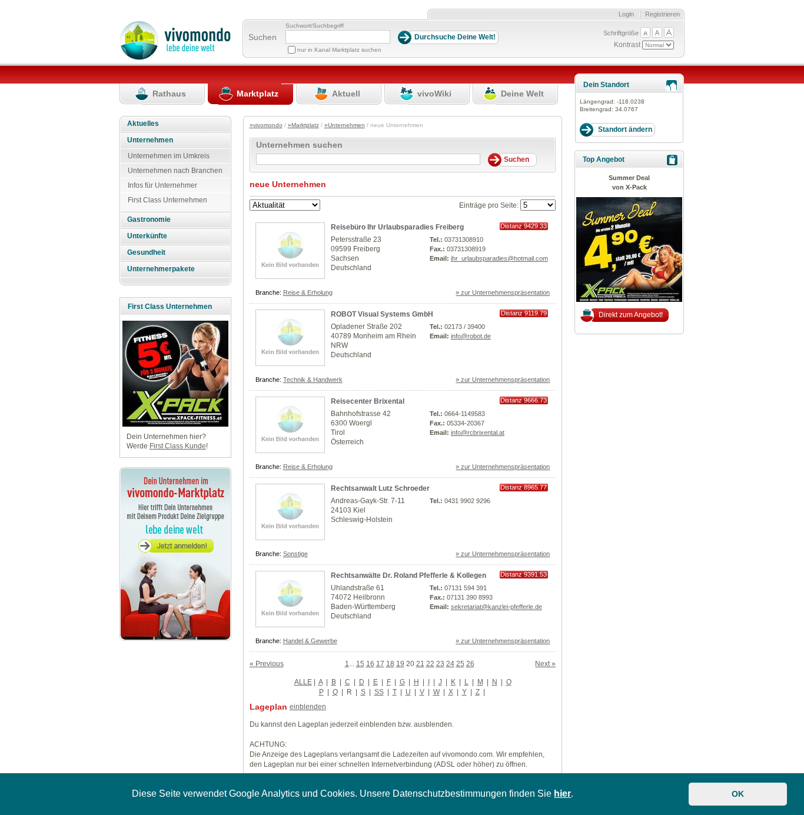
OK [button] (738, 794)
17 (380, 664)
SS (379, 692)
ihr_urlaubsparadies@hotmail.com (499, 258)
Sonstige (295, 553)
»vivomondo (266, 125)
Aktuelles (143, 123)
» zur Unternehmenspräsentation (503, 292)
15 (360, 664)
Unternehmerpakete (161, 269)
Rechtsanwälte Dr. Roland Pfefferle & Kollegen (408, 575)
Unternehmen (150, 140)
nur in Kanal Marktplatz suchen (339, 49)
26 (470, 664)
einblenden (308, 707)
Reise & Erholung (308, 292)
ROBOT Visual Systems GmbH (382, 314)
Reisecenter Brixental (367, 401)
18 (390, 664)
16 (370, 664)
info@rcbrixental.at (477, 432)
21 (420, 664)
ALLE (303, 682)
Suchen (262, 37)
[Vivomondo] (175, 58)
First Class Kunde (177, 446)
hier (562, 794)
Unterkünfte (147, 236)
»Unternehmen (344, 125)
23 (440, 664)
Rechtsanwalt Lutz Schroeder (380, 488)
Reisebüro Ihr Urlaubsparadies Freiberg (397, 227)
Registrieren (662, 14)
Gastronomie (149, 219)
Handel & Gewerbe (310, 640)
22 (430, 664)
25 (460, 664)
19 (400, 664)
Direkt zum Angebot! (631, 315)
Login (626, 14)
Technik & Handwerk (313, 379)
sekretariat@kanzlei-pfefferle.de (496, 606)
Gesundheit (146, 252)
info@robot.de (471, 336)
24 (450, 664)
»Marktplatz (303, 125)
